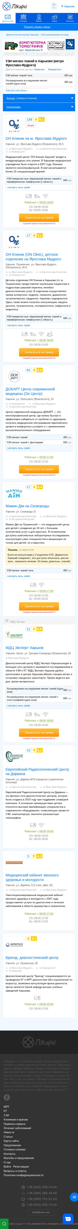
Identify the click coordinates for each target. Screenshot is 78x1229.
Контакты (9, 1153)
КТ (5, 1110)
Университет (54, 69)
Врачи (39, 21)
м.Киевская (15, 970)
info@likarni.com (41, 1212)
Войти (7, 1166)
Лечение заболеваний (17, 1128)
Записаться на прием (39, 217)
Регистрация (21, 1166)
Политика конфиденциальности (23, 1175)
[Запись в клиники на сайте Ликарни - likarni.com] (14, 6)
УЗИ (6, 1115)
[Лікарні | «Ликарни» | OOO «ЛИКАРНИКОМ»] (39, 1042)
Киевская (39, 69)
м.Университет (17, 151)
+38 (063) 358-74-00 (42, 1187)
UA (54, 4)
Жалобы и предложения (19, 1158)
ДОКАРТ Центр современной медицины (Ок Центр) (30, 391)
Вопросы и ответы (15, 1170)
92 (28, 370)
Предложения (12, 1145)
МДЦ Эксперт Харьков (25, 648)
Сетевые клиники (14, 1149)
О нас (7, 1162)
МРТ (6, 1106)
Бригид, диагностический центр (32, 958)
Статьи (8, 1136)
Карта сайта (11, 1140)
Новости (9, 1132)
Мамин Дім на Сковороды (27, 506)
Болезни (70, 21)
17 (28, 235)
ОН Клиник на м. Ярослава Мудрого (36, 138)
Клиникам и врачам (16, 1119)
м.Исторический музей (21, 519)
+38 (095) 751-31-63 (42, 1199)
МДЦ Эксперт (17, 621)
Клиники (23, 21)
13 (28, 750)
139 (29, 119)
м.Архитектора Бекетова (53, 148)
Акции (54, 21)
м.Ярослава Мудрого (20, 148)
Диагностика (7, 21)
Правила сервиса (14, 1123)
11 (28, 629)
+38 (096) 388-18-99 (42, 1193)
